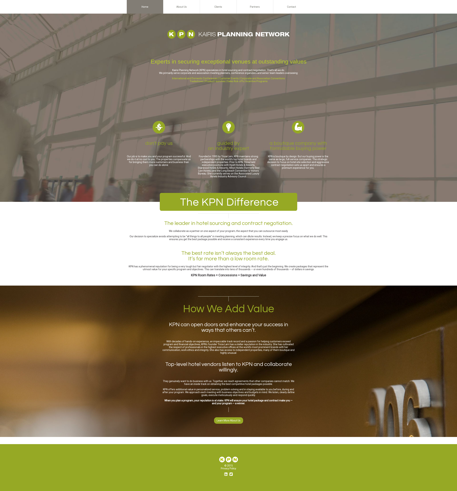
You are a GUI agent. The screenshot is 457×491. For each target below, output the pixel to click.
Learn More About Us (228, 420)
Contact (291, 6)
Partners (255, 6)
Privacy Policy (228, 468)
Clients (218, 6)
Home (145, 6)
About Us (181, 6)
